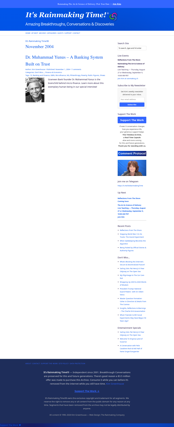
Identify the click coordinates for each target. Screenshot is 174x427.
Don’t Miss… (39, 72)
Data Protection (77, 363)
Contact (76, 33)
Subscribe (132, 104)
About (28, 363)
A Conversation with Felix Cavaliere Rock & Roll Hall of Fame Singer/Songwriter (131, 348)
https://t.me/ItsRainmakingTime (130, 185)
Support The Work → (87, 391)
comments (76, 69)
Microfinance (61, 75)
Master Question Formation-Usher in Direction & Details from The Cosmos (133, 301)
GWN (53, 75)
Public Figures (93, 75)
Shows (102, 75)
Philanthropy (75, 75)
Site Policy (64, 363)
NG (68, 75)
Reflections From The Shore (131, 230)
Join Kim (117, 3)
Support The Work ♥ (10, 425)
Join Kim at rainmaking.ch (128, 78)
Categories (52, 33)
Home (27, 33)
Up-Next (34, 33)
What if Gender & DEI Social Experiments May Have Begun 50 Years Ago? (133, 318)
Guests (60, 33)
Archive (42, 33)
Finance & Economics (53, 72)
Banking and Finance (41, 75)
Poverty (84, 75)
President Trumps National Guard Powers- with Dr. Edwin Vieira (131, 292)
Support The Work (132, 120)
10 (31, 75)
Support (68, 33)
